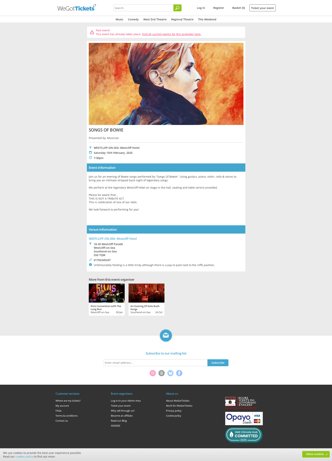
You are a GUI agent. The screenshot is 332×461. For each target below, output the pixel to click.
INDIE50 (115, 425)
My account (62, 405)
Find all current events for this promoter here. (171, 34)
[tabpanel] (107, 299)
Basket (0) (238, 8)
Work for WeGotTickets (179, 405)
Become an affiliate (122, 415)
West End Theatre (155, 19)
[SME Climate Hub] (244, 442)
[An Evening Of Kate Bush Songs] (146, 293)
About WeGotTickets (177, 400)
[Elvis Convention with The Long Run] (107, 293)
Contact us (62, 420)
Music (119, 19)
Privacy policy (174, 410)
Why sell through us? (123, 410)
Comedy (133, 19)
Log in (201, 8)
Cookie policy (173, 415)
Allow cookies (315, 454)
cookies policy (24, 456)
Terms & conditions (67, 415)
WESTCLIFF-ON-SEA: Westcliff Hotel (113, 238)
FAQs (58, 410)
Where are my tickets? (68, 400)
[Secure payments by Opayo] (244, 424)
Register (218, 8)
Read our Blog (119, 420)
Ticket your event (262, 8)
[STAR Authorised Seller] (240, 408)
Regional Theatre (182, 19)
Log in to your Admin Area (126, 400)
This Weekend (207, 19)
